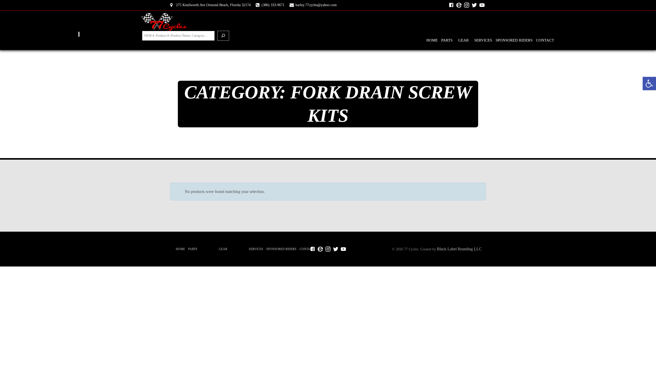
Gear (463, 40)
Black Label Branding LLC (459, 249)
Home (432, 40)
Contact (545, 40)
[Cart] (78, 34)
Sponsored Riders (514, 40)
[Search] (223, 36)
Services (483, 40)
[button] (649, 83)
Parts (447, 40)
